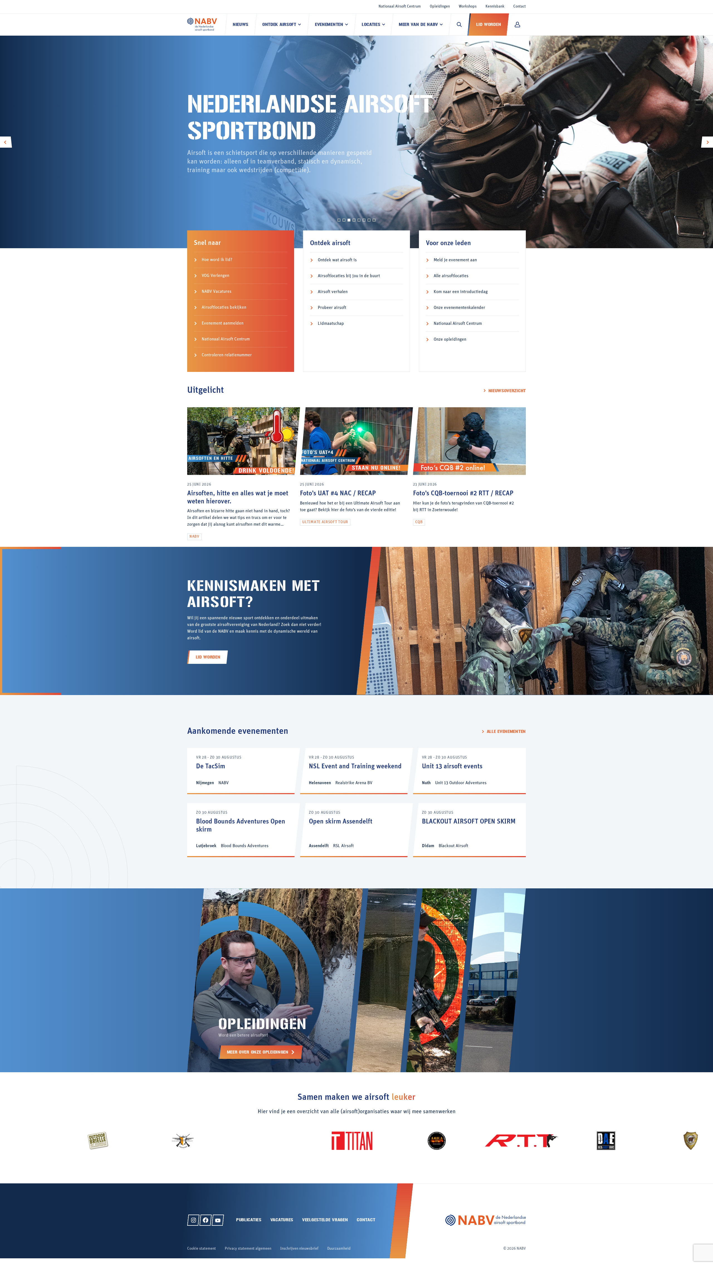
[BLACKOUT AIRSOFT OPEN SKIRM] (469, 829)
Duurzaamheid (339, 1249)
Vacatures (281, 1219)
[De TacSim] (243, 770)
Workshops (468, 6)
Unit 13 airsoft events (452, 766)
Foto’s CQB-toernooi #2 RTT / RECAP (463, 493)
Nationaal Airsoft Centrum (400, 6)
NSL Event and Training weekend (355, 766)
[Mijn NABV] (517, 24)
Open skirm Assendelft (340, 821)
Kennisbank (494, 6)
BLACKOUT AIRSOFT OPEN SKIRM (469, 821)
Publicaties (249, 1219)
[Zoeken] (459, 24)
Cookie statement (201, 1249)
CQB (419, 522)
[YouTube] (218, 1220)
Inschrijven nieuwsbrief (299, 1249)
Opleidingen (440, 6)
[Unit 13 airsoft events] (469, 770)
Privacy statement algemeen (248, 1249)
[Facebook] (205, 1220)
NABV (194, 537)
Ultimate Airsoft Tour (325, 522)
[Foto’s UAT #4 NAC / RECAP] (356, 473)
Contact (519, 6)
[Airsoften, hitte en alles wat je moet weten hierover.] (243, 473)
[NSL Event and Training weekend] (356, 770)
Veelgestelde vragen (325, 1219)
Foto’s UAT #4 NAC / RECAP (338, 493)
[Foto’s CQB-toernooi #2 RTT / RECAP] (469, 473)
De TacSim (210, 766)
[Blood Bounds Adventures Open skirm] (243, 829)
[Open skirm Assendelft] (356, 829)
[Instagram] (193, 1220)
